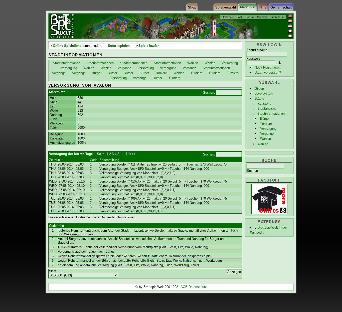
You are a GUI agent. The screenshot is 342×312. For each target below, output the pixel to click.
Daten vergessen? (268, 72)
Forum (250, 17)
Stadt (52, 271)
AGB (185, 287)
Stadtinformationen (271, 113)
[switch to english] (290, 21)
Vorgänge (267, 133)
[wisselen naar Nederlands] (290, 26)
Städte (259, 98)
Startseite (227, 17)
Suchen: (209, 92)
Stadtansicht (266, 108)
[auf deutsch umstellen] (290, 16)
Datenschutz (198, 287)
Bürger (265, 118)
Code (93, 160)
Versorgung (268, 128)
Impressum (277, 17)
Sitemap (262, 17)
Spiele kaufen (148, 46)
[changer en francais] (290, 31)
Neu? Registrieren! (268, 67)
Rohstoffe (264, 103)
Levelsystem (264, 93)
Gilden (259, 88)
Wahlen (265, 138)
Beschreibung (109, 160)
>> (134, 154)
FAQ (239, 17)
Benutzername (256, 50)
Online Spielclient (67, 46)
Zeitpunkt (56, 160)
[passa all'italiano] (290, 36)
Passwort (253, 58)
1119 (127, 154)
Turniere (266, 123)
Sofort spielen (119, 46)
